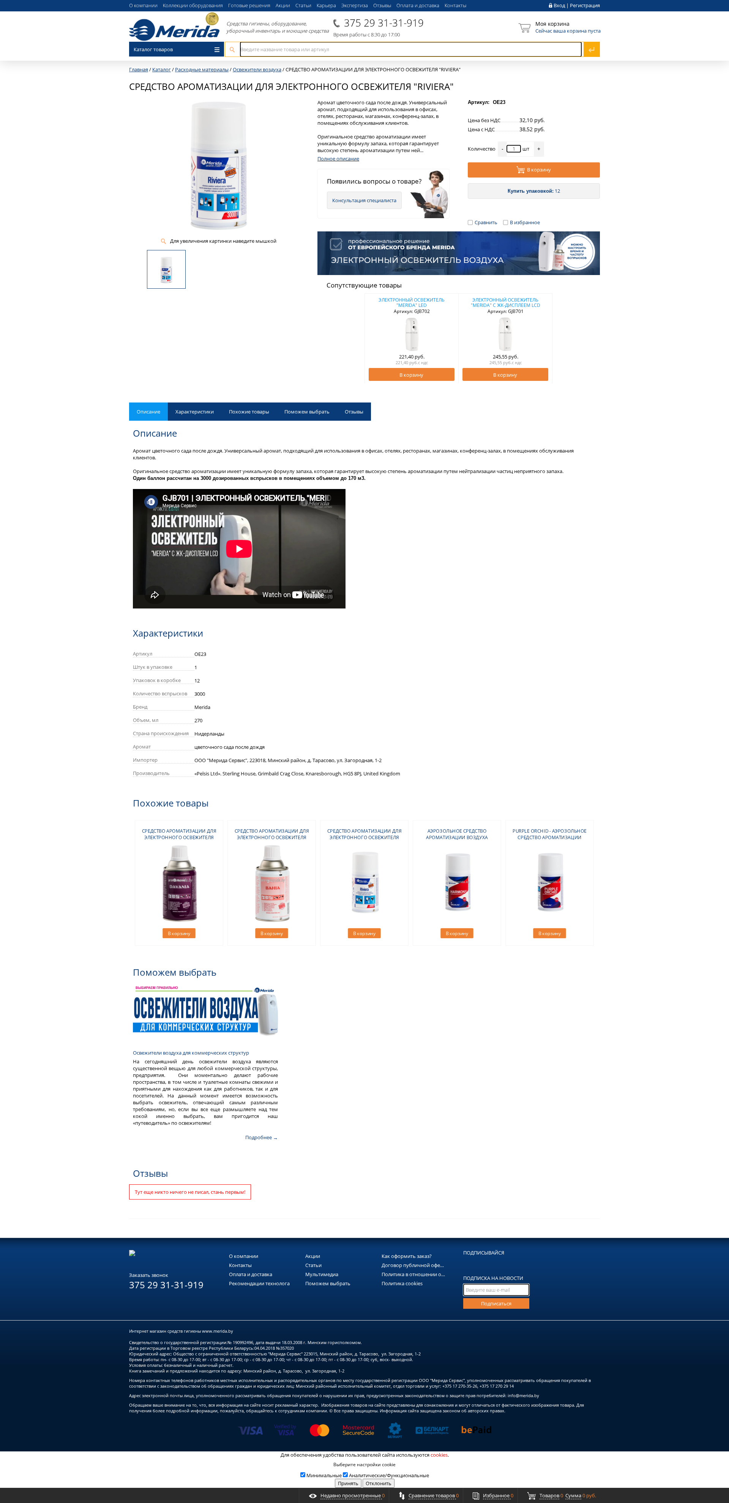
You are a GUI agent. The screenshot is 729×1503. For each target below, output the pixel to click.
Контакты (455, 5)
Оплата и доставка (417, 5)
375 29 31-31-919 (384, 23)
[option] (411, 338)
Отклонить (378, 1483)
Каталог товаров (153, 49)
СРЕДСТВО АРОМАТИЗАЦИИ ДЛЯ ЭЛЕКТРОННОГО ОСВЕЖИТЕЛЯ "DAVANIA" (179, 837)
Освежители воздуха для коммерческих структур (191, 1052)
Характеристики (194, 411)
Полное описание (338, 158)
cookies (439, 1454)
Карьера (326, 5)
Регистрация (585, 5)
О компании (143, 5)
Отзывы (382, 5)
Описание (148, 411)
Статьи (303, 5)
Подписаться (496, 1303)
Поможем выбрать (307, 411)
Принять (348, 1483)
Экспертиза (354, 5)
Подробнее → (261, 1137)
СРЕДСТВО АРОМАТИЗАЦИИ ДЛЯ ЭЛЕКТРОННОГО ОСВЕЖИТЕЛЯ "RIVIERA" (364, 837)
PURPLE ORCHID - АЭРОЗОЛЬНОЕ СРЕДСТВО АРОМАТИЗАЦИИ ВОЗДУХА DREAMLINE (550, 837)
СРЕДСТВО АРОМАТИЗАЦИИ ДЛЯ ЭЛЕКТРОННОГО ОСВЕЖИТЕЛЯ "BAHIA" (272, 837)
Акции (283, 5)
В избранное (525, 222)
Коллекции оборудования (193, 5)
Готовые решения (249, 5)
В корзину (539, 169)
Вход (559, 5)
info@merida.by (523, 1395)
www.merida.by (217, 1331)
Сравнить (486, 222)
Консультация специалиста (364, 200)
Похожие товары (249, 411)
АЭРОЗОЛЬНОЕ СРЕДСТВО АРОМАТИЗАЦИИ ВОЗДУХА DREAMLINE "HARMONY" (457, 837)
